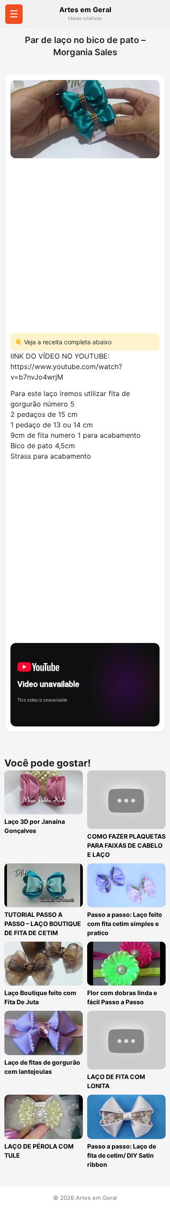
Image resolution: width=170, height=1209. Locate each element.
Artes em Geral (85, 9)
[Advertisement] (85, 243)
